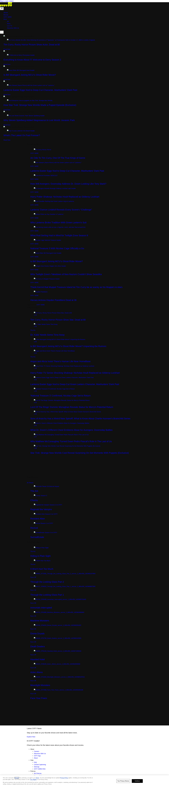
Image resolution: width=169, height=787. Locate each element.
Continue (137, 781)
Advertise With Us (40, 753)
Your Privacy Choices (123, 781)
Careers (36, 751)
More (8, 23)
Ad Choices (37, 773)
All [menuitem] (8, 21)
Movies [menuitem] (6, 15)
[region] (84, 781)
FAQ (35, 762)
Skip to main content (6, 1)
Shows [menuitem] (6, 12)
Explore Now (31, 737)
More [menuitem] (5, 19)
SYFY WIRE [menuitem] (8, 17)
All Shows (30, 483)
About (36, 758)
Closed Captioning (40, 764)
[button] (2, 8)
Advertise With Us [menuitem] (13, 28)
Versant (17, 777)
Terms (37, 777)
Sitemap (36, 767)
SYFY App (37, 756)
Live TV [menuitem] (9, 26)
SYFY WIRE (41, 305)
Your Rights (33, 779)
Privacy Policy (64, 777)
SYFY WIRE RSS (39, 769)
